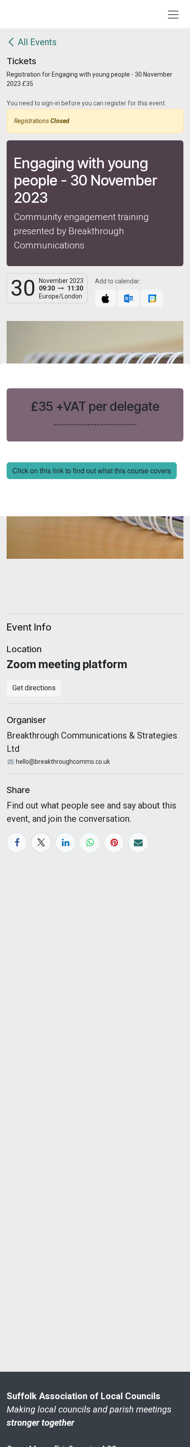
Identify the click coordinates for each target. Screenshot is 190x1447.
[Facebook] (17, 842)
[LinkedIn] (65, 842)
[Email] (138, 842)
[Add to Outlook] (128, 298)
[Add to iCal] (105, 298)
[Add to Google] (152, 298)
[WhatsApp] (90, 842)
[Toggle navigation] (173, 14)
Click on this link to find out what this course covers (91, 470)
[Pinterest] (114, 842)
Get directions (34, 688)
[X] (41, 842)
